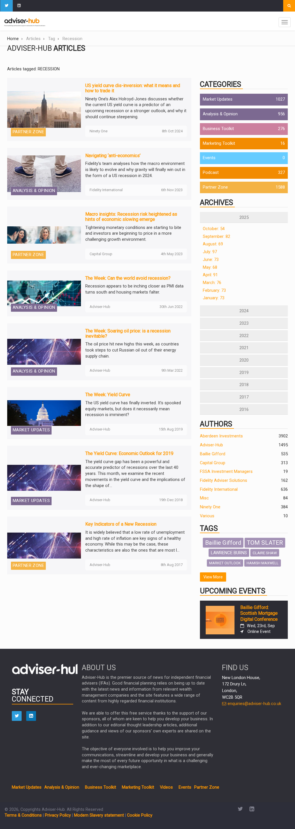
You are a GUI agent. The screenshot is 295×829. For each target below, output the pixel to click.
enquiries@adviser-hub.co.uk (253, 703)
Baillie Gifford (212, 454)
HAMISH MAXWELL (263, 563)
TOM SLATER (265, 542)
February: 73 (214, 290)
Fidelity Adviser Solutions (223, 480)
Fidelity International (219, 489)
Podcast (211, 172)
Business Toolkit (218, 128)
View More (213, 577)
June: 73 (211, 259)
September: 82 (216, 236)
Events (209, 157)
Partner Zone (215, 187)
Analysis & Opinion (220, 114)
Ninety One (210, 507)
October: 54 (214, 228)
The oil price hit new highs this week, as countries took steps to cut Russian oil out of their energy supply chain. (132, 350)
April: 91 (210, 274)
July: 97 (210, 251)
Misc (204, 498)
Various (207, 516)
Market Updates (217, 99)
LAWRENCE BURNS (229, 552)
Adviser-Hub (211, 445)
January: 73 (213, 298)
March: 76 (212, 282)
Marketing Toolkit (219, 143)
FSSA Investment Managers (226, 471)
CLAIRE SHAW (265, 552)
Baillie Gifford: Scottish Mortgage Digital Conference (259, 613)
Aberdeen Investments (221, 436)
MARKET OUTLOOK (225, 563)
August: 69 (213, 244)
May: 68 (210, 267)
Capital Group (212, 462)
